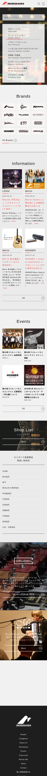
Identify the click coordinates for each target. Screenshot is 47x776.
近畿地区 (6, 510)
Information (23, 747)
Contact (23, 768)
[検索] (42, 17)
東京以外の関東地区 (10, 488)
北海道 (5, 471)
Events (23, 751)
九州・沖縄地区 (8, 527)
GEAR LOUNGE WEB (23, 594)
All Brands (7, 140)
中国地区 (6, 516)
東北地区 (6, 477)
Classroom (23, 755)
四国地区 (6, 521)
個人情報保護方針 (24, 772)
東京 (4, 482)
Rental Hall (23, 759)
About (23, 764)
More (23, 441)
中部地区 (6, 499)
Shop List (24, 743)
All (23, 298)
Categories (23, 739)
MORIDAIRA (13, 3)
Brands (23, 734)
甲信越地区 (7, 493)
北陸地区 (6, 505)
